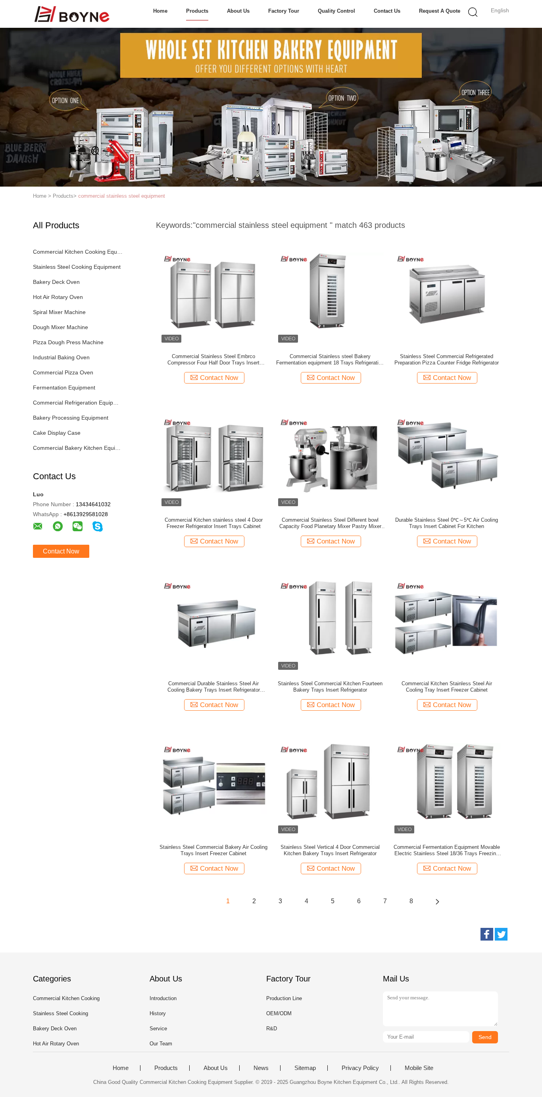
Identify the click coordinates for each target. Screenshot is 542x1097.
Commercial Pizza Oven (63, 372)
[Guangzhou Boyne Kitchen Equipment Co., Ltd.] (71, 14)
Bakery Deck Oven (56, 282)
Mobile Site (419, 1068)
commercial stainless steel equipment (121, 196)
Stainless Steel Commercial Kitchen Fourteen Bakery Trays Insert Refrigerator (330, 687)
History (158, 1013)
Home (160, 11)
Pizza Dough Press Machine (68, 342)
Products (197, 11)
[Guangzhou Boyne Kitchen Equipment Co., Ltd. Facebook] (486, 934)
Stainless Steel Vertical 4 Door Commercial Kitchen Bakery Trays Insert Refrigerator (330, 850)
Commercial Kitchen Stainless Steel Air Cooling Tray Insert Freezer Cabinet (447, 687)
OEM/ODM (279, 1013)
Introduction (163, 998)
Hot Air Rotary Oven (58, 297)
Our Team (161, 1044)
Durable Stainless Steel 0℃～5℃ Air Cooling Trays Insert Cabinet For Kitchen (446, 523)
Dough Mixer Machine (60, 327)
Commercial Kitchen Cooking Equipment (78, 252)
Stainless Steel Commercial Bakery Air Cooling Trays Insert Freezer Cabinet (213, 850)
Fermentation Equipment (64, 387)
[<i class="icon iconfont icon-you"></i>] (437, 901)
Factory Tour (283, 11)
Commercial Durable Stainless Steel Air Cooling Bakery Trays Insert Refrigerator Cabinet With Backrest (213, 687)
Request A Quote (439, 11)
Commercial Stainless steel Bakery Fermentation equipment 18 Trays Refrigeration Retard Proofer (330, 359)
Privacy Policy (360, 1068)
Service (158, 1028)
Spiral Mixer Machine (59, 312)
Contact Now (61, 551)
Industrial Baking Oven (61, 357)
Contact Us (387, 11)
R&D (271, 1028)
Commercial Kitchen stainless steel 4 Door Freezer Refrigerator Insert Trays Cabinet (214, 523)
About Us (238, 11)
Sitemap (305, 1068)
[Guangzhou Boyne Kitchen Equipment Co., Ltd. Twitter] (501, 934)
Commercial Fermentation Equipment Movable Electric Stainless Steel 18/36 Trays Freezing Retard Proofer (447, 850)
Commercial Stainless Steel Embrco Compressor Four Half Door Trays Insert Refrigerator (213, 359)
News (261, 1068)
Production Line (284, 998)
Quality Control (336, 11)
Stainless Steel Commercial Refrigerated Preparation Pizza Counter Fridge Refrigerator (446, 359)
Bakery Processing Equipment (70, 418)
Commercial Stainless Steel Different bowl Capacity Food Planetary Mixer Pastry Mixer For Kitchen (330, 523)
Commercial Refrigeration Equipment (78, 402)
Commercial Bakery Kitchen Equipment (78, 448)
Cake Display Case (57, 433)
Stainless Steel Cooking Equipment (77, 267)
